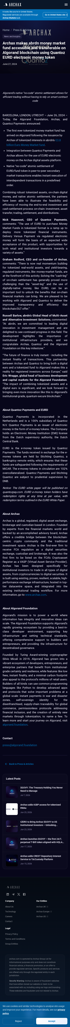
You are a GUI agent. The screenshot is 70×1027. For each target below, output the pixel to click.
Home (6, 30)
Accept (51, 1021)
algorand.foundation (15, 724)
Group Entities (11, 944)
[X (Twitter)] (18, 894)
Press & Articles (22, 30)
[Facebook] (24, 894)
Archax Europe (42, 911)
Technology (10, 911)
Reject (18, 1021)
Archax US (41, 916)
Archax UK (41, 906)
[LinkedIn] (7, 894)
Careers (8, 916)
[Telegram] (13, 894)
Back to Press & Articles (21, 764)
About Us (9, 906)
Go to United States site (55, 15)
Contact (8, 921)
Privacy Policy (11, 934)
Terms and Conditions (15, 939)
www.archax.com (35, 594)
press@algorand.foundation (20, 745)
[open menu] (66, 4)
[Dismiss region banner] (66, 14)
